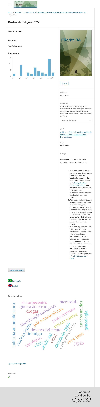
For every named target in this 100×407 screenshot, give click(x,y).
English (15, 286)
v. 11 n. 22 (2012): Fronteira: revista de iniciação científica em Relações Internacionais (55, 12)
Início (10, 12)
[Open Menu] (10, 4)
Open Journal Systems (17, 363)
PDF (65, 83)
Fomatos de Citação (69, 120)
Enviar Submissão (17, 270)
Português (16, 281)
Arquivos (18, 12)
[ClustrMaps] (9, 377)
